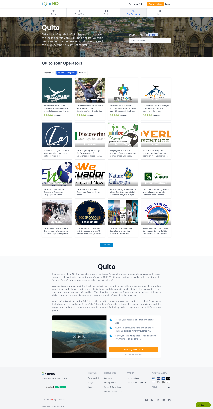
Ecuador (153, 34)
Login (167, 4)
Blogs (90, 382)
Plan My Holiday (155, 4)
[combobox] (150, 40)
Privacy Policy (109, 382)
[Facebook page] (146, 400)
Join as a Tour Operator (137, 382)
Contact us (108, 378)
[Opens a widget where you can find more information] (203, 405)
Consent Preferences (113, 391)
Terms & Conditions (112, 387)
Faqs (90, 387)
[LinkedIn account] (164, 400)
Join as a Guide (133, 378)
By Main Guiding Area (66, 73)
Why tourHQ (93, 378)
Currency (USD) (135, 4)
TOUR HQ (49, 406)
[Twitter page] (158, 400)
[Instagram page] (152, 400)
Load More (106, 245)
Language (47, 73)
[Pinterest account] (169, 400)
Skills (81, 73)
